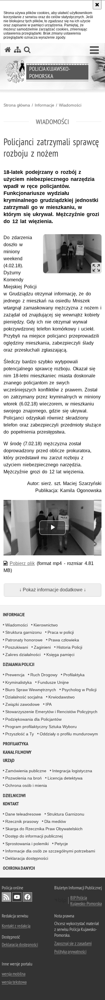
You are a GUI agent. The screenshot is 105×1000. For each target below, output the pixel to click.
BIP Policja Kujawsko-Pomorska (86, 900)
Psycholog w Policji (79, 689)
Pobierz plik (22, 563)
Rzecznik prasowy (21, 821)
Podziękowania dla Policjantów (33, 719)
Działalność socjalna (24, 697)
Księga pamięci (60, 654)
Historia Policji (69, 647)
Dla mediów (55, 821)
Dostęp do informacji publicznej (34, 836)
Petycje (61, 843)
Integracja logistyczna (72, 770)
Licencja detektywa (65, 778)
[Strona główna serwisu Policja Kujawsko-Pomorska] (8, 49)
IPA (49, 704)
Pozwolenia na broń (23, 778)
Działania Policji (18, 664)
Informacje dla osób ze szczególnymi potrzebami (50, 851)
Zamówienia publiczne (25, 770)
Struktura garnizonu (23, 632)
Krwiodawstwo (61, 697)
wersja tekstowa (14, 982)
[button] (94, 50)
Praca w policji (61, 632)
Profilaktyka (74, 674)
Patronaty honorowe (24, 640)
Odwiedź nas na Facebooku (27, 897)
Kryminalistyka (18, 682)
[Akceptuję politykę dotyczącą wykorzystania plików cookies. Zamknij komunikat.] (97, 4)
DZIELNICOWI (14, 795)
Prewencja (14, 674)
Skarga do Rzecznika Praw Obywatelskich (44, 828)
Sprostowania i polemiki (27, 843)
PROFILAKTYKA (15, 744)
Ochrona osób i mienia (26, 785)
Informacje (44, 105)
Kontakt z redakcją (16, 926)
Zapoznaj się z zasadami (73, 943)
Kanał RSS (6, 897)
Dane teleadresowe (23, 814)
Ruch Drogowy (43, 674)
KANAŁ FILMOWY (17, 752)
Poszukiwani (16, 647)
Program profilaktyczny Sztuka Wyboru (41, 726)
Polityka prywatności (70, 951)
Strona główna (17, 105)
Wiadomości (70, 105)
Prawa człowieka (63, 640)
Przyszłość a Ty (19, 734)
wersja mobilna (13, 974)
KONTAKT (11, 804)
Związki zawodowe (22, 704)
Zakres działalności (23, 654)
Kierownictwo (46, 625)
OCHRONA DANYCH (19, 868)
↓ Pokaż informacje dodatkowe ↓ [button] (52, 589)
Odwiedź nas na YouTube (17, 897)
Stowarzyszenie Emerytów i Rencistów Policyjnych (51, 711)
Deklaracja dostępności (26, 858)
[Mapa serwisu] (17, 49)
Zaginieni (42, 647)
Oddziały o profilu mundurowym (69, 734)
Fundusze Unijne (53, 682)
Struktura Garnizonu (65, 814)
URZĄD (9, 760)
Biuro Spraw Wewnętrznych (30, 689)
